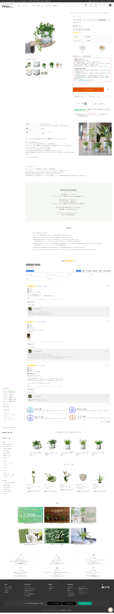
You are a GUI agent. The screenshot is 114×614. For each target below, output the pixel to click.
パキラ (5, 417)
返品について (70, 590)
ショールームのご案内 (54, 603)
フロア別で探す (27, 595)
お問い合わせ (108, 1)
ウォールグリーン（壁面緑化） (8, 396)
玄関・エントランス (7, 474)
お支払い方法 (70, 586)
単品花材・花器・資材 (7, 432)
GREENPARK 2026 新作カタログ (30, 544)
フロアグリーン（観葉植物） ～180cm (9, 399)
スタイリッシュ (6, 465)
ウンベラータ (13, 414)
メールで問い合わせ (69, 603)
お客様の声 (6, 592)
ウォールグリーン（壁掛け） (8, 394)
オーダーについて (96, 1)
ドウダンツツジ (6, 412)
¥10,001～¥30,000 (7, 487)
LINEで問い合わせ (85, 603)
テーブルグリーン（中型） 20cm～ (9, 392)
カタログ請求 (71, 595)
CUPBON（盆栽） (6, 406)
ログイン (50, 590)
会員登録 (50, 588)
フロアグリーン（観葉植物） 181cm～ (9, 401)
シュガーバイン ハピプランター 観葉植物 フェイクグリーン (51, 454)
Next (111, 446)
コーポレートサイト (82, 592)
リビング (5, 472)
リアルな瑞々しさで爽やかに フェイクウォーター (83, 544)
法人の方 (6, 590)
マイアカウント (52, 586)
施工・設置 (48, 5)
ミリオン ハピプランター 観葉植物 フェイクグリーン (67, 454)
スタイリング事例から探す (29, 593)
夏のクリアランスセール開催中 (57, 544)
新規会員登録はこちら (83, 115)
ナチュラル (11, 462)
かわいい (5, 462)
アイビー (5, 419)
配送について (70, 588)
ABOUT (90, 1)
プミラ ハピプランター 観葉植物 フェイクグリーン (35, 454)
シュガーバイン (6, 414)
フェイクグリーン (6, 388)
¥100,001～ (6, 493)
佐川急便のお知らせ (83, 79)
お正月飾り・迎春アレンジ (8, 444)
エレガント (6, 467)
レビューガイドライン (82, 593)
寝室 (13, 474)
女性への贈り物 (6, 453)
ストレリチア (10, 417)
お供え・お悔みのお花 (7, 446)
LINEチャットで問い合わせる (99, 103)
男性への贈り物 (6, 450)
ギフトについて (71, 592)
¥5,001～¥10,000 (7, 484)
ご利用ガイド (102, 1)
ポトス (5, 421)
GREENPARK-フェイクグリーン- (80, 96)
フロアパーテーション (6, 403)
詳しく (57, 563)
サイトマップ (80, 590)
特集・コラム (40, 5)
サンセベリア (10, 419)
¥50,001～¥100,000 (7, 491)
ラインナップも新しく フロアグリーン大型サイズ (83, 523)
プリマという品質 (7, 586)
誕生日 (5, 457)
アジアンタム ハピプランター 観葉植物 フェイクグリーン (98, 454)
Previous (26, 446)
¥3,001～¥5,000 (12, 482)
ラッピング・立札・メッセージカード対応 (81, 29)
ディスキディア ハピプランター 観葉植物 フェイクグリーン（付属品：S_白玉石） (44, 299)
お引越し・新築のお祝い (8, 448)
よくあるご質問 (71, 593)
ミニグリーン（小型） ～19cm (8, 390)
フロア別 (33, 5)
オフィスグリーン (27, 592)
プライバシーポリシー (82, 586)
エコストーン (99, 96)
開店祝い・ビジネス (7, 455)
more (29, 491)
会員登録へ (21, 563)
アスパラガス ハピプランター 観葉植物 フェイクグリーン (82, 454)
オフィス (11, 477)
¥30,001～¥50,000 (7, 489)
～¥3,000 (5, 482)
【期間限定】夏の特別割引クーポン (30, 523)
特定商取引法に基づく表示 (83, 588)
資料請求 (55, 5)
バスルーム (6, 477)
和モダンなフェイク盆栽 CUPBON (57, 523)
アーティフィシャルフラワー (8, 427)
